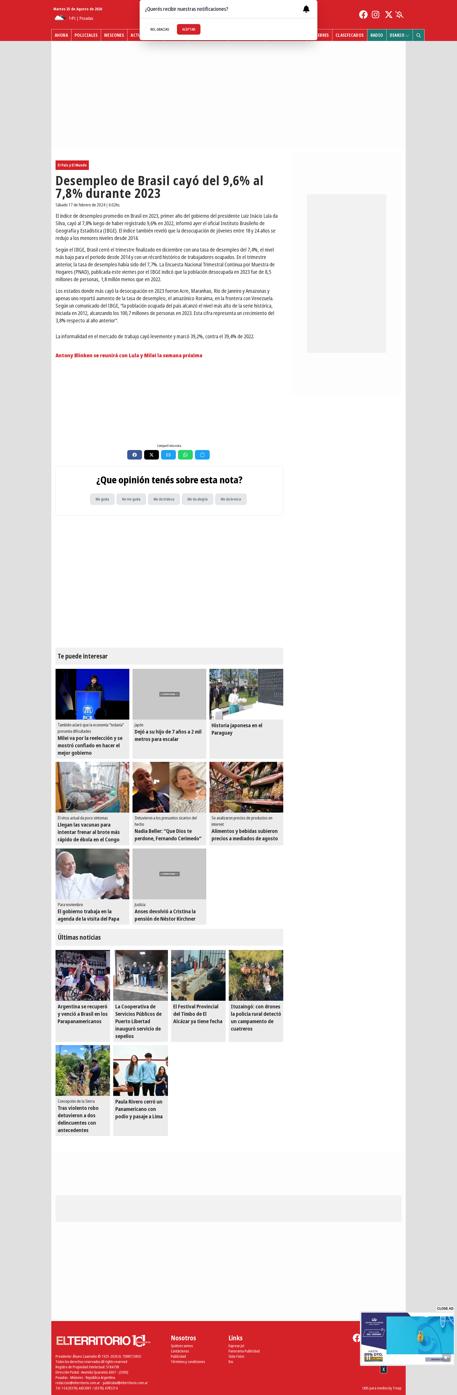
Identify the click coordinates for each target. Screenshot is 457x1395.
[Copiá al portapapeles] (202, 455)
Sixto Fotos (236, 1356)
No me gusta (131, 499)
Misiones (114, 35)
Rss (231, 1361)
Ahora (61, 35)
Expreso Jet (236, 1345)
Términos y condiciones (188, 1361)
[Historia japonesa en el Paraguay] (246, 694)
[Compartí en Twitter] (151, 455)
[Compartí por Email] (168, 455)
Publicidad (178, 1356)
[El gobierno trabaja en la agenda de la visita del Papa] (92, 874)
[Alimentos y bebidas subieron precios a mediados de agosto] (246, 787)
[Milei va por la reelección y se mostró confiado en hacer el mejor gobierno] (92, 694)
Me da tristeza (164, 499)
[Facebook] (363, 14)
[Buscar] (418, 35)
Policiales (86, 35)
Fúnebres (319, 35)
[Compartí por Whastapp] (185, 455)
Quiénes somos (182, 1345)
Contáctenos (180, 1351)
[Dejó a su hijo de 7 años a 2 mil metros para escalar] (169, 694)
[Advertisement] (169, 400)
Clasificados (350, 35)
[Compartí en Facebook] (134, 455)
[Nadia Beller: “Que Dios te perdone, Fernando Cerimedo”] (169, 787)
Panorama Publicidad (244, 1351)
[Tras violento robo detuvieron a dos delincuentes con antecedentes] (83, 1070)
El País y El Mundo (72, 165)
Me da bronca (231, 499)
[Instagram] (376, 14)
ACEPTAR (188, 29)
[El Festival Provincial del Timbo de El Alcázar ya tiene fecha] (198, 975)
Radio (377, 35)
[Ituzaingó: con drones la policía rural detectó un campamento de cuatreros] (256, 975)
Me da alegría (198, 499)
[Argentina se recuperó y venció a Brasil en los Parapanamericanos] (83, 975)
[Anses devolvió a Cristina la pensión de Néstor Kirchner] (169, 874)
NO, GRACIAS (159, 29)
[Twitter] (389, 14)
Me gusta (102, 499)
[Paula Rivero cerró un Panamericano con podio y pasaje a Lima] (140, 1070)
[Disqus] (169, 582)
